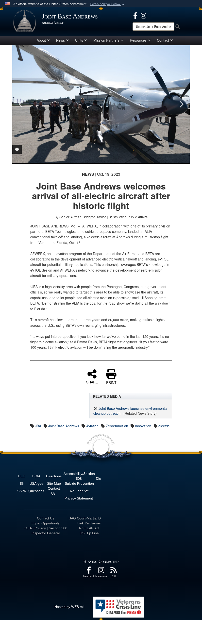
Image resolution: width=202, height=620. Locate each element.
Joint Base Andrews (63, 425)
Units (79, 40)
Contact (163, 40)
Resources (138, 40)
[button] (107, 4)
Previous (21, 104)
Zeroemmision (117, 425)
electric (163, 425)
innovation (143, 425)
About (41, 40)
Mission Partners (106, 40)
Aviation (92, 425)
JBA (38, 425)
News (60, 40)
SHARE (92, 381)
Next (181, 104)
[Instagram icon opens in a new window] (143, 15)
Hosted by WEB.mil (69, 607)
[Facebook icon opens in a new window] (135, 15)
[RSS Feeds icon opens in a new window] (113, 571)
